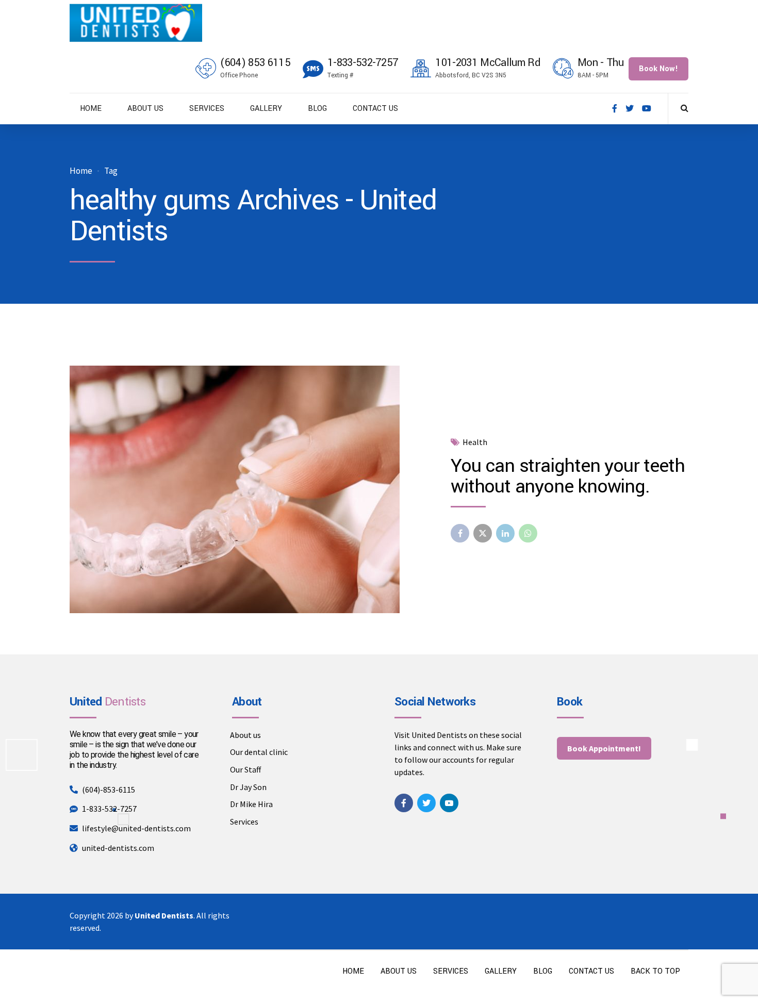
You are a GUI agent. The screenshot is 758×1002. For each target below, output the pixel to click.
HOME (91, 108)
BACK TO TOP (655, 971)
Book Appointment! (604, 748)
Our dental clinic (259, 752)
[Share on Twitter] (482, 533)
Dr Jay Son (248, 787)
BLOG (317, 108)
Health (475, 442)
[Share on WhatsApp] (528, 533)
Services (244, 821)
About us (245, 735)
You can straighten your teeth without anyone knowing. (567, 476)
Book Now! (658, 68)
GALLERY (266, 108)
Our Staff (245, 769)
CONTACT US (375, 108)
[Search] (684, 108)
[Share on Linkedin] (505, 533)
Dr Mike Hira (251, 804)
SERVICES (206, 108)
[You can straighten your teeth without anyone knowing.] (252, 489)
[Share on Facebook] (460, 533)
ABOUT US (145, 108)
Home (81, 171)
